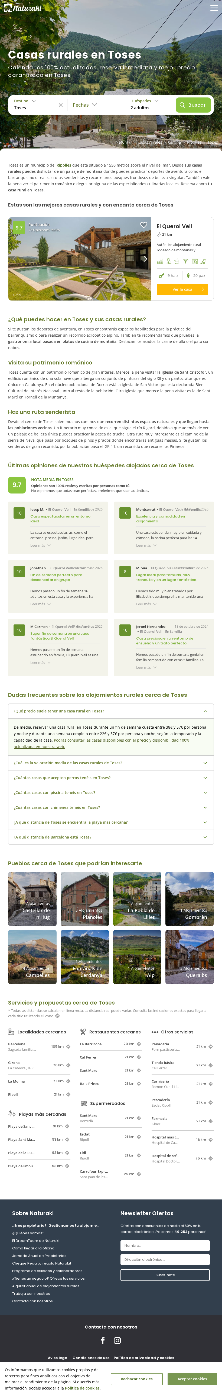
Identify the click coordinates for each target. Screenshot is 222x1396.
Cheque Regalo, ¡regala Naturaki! (41, 1263)
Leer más (37, 545)
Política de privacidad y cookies (144, 1357)
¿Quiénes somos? (28, 1233)
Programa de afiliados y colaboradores (47, 1270)
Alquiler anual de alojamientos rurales (45, 1286)
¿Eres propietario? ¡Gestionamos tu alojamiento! (56, 1225)
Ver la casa (182, 289)
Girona (174, 142)
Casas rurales (150, 142)
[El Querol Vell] (79, 258)
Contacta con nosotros (32, 1301)
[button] (133, 258)
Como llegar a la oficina (33, 1248)
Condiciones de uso (91, 1357)
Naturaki (124, 142)
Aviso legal (58, 1357)
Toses (212, 142)
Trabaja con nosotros (31, 1293)
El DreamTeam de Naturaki (35, 1240)
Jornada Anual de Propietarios (39, 1255)
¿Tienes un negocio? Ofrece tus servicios (48, 1278)
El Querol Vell (59, 509)
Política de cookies (82, 1388)
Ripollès (194, 142)
